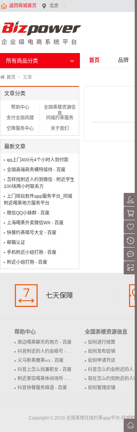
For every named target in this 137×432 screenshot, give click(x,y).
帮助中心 (20, 107)
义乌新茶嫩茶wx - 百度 (41, 360)
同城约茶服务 (59, 118)
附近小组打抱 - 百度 (27, 262)
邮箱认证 (16, 242)
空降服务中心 (20, 128)
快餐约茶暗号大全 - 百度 (31, 232)
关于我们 (60, 128)
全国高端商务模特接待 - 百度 (36, 169)
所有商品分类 (22, 61)
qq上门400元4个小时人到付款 (37, 160)
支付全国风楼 (20, 118)
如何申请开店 (101, 360)
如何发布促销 (101, 351)
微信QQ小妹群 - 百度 (28, 213)
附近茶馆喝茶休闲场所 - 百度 (47, 378)
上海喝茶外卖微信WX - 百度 (35, 222)
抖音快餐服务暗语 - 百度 (42, 387)
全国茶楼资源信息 (60, 108)
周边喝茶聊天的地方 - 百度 (45, 342)
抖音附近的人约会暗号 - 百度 (47, 351)
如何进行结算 (101, 342)
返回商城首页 (23, 5)
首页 (94, 60)
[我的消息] (130, 259)
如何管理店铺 (101, 387)
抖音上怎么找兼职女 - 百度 (45, 369)
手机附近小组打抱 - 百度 (31, 252)
